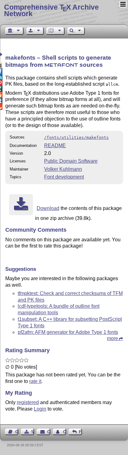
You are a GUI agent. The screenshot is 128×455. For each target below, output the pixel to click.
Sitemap (32, 432)
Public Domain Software (71, 161)
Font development (64, 177)
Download (48, 208)
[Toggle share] (2, 54)
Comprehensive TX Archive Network (51, 10)
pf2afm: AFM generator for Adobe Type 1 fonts (68, 332)
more (112, 338)
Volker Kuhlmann (63, 169)
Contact (48, 432)
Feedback (80, 432)
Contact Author (64, 432)
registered (28, 402)
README (55, 145)
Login (40, 409)
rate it (35, 381)
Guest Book (16, 432)
